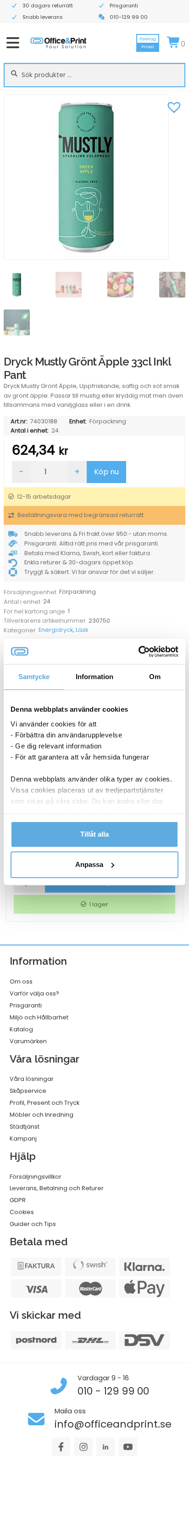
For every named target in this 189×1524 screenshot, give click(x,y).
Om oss (21, 981)
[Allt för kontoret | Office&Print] (58, 43)
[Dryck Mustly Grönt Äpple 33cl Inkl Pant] (94, 177)
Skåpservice (28, 1091)
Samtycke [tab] (34, 676)
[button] (174, 106)
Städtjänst (24, 1126)
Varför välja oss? (34, 993)
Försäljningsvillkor (35, 1177)
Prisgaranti (26, 1005)
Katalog (21, 1029)
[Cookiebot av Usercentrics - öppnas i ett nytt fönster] (138, 652)
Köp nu (106, 472)
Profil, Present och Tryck (44, 1103)
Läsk (82, 630)
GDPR (18, 1200)
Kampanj (23, 1138)
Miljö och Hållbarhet (39, 1017)
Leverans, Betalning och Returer (57, 1188)
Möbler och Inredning (41, 1115)
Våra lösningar (32, 1079)
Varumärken (28, 1041)
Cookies (22, 1212)
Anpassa (89, 864)
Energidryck (56, 630)
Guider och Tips (33, 1224)
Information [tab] (94, 676)
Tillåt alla (94, 834)
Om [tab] (155, 676)
